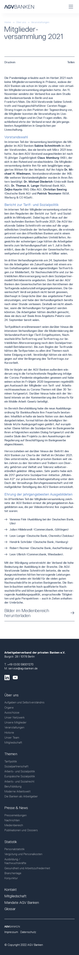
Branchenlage (12, 873)
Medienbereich (13, 825)
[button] (71, 6)
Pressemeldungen (15, 815)
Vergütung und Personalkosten (23, 854)
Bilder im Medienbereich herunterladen (26, 613)
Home (7, 22)
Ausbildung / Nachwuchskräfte (15, 861)
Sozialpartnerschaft (16, 766)
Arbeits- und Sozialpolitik (19, 771)
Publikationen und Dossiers (21, 830)
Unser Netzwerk (14, 717)
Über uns (21, 22)
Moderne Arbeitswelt (17, 791)
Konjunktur (11, 878)
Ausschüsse (11, 712)
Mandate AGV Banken (21, 902)
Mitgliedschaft (13, 742)
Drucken (9, 62)
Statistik (10, 842)
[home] (19, 6)
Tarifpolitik (10, 761)
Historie (9, 732)
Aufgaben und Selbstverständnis (24, 702)
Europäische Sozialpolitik (19, 776)
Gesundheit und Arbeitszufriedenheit (27, 868)
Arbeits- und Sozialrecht (19, 781)
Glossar (10, 909)
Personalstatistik (14, 849)
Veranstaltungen (40, 22)
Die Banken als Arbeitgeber (21, 796)
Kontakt (10, 889)
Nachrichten (12, 820)
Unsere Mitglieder (15, 722)
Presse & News (16, 808)
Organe (8, 707)
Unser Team (11, 737)
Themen (10, 754)
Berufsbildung (12, 786)
